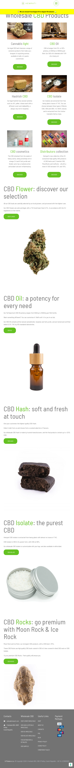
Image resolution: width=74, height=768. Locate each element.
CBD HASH (10, 441)
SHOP (39, 721)
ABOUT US (40, 725)
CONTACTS (41, 729)
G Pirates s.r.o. (9, 761)
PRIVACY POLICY (42, 741)
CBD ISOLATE (11, 552)
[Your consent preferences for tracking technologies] (70, 764)
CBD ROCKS (11, 661)
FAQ (39, 733)
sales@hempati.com (13, 721)
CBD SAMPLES (25, 746)
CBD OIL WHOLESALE (27, 731)
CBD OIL (10, 330)
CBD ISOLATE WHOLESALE (28, 736)
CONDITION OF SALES (44, 750)
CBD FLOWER (11, 216)
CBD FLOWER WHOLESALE (28, 721)
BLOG (39, 737)
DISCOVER (20, 67)
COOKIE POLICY (42, 746)
